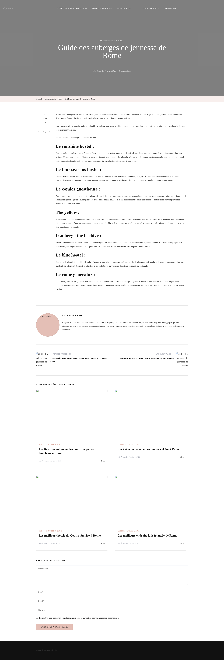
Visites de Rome (124, 8)
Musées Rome (170, 8)
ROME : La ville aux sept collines (72, 8)
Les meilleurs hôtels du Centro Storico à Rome (70, 535)
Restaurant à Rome (151, 8)
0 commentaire (125, 71)
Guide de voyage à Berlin (46, 650)
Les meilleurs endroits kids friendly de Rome (147, 535)
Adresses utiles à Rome (102, 8)
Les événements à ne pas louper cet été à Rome (149, 449)
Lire (103, 461)
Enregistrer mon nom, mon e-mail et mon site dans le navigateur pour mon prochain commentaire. (79, 618)
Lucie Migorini (44, 132)
